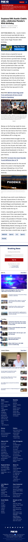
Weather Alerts (16, 409)
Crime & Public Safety (5, 405)
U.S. (17, 234)
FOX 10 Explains (4, 406)
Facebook (3, 506)
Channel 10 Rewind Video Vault (5, 447)
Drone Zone (3, 450)
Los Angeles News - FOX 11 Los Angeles (5, 467)
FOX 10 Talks (15, 447)
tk (15, 527)
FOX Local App (4, 494)
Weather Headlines (17, 405)
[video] (14, 359)
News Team (15, 476)
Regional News (5, 465)
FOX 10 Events (16, 487)
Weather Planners (16, 408)
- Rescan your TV (16, 479)
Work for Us (15, 480)
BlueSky (2, 511)
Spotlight (3, 460)
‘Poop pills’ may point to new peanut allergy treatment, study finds (18, 295)
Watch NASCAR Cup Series (17, 510)
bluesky (18, 527)
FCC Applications (16, 473)
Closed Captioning (17, 468)
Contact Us (15, 469)
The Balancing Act (17, 444)
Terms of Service (15, 267)
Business (3, 430)
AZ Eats (14, 443)
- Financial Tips (4, 436)
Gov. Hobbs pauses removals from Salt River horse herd (10, 383)
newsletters (23, 527)
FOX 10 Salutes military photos (18, 491)
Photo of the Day (16, 495)
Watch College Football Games (18, 505)
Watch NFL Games (17, 503)
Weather (15, 400)
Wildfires (15, 406)
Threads (2, 509)
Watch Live (22, 2)
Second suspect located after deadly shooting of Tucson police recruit (8, 372)
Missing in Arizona (5, 455)
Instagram (3, 505)
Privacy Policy (15, 266)
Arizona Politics (16, 433)
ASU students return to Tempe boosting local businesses (10, 389)
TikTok (2, 503)
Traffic (2, 423)
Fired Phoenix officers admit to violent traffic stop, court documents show (16, 307)
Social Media (4, 500)
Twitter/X (3, 508)
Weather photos (16, 496)
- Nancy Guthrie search (6, 456)
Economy (3, 431)
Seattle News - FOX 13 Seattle (6, 473)
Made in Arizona (4, 453)
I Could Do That (16, 452)
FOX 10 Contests (16, 486)
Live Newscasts (4, 487)
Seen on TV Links (4, 420)
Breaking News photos (18, 493)
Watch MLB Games (17, 507)
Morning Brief (4, 415)
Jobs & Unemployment (6, 433)
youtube (13, 527)
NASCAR (15, 25)
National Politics (16, 436)
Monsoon (15, 403)
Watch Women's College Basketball (17, 517)
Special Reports (4, 458)
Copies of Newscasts (17, 471)
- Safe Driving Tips (5, 424)
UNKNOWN (15, 457)
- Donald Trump (16, 438)
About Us (15, 465)
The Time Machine (17, 455)
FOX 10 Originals (17, 441)
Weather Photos (16, 412)
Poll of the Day (4, 418)
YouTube (3, 501)
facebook (5, 527)
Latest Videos (5, 350)
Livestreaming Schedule (4, 492)
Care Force (3, 444)
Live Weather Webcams (4, 490)
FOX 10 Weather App (5, 496)
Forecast (15, 401)
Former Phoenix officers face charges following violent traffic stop (9, 377)
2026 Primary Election (17, 430)
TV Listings (15, 477)
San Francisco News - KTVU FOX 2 (5, 470)
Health (2, 408)
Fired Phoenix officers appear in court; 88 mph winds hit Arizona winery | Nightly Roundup (17, 301)
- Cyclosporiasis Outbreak (4, 410)
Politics (15, 428)
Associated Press (10, 25)
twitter (8, 527)
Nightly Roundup (4, 417)
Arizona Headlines (5, 401)
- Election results (16, 431)
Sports (11, 234)
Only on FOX (4, 441)
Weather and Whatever (18, 458)
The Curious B (16, 446)
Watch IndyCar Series (17, 512)
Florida (4, 238)
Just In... (3, 272)
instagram (10, 527)
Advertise (15, 466)
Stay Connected (17, 484)
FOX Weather (16, 415)
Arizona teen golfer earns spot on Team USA (13, 367)
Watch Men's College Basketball (17, 514)
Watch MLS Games (17, 520)
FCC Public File (16, 474)
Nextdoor (3, 512)
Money (3, 428)
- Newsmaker (16, 434)
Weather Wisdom (16, 414)
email (20, 527)
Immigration (3, 412)
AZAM (2, 403)
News (2, 400)
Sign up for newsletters (18, 489)
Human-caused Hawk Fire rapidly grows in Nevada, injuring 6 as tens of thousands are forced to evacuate (18, 313)
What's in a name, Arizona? (17, 461)
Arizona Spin (3, 443)
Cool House (3, 449)
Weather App (15, 411)
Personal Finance (4, 434)
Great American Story (17, 451)
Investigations (4, 452)
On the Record (16, 454)
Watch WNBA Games (17, 519)
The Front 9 (15, 449)
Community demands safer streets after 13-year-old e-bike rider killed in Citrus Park (17, 323)
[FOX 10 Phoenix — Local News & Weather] (5, 2)
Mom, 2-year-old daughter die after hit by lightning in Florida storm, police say (12, 290)
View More (23, 272)
